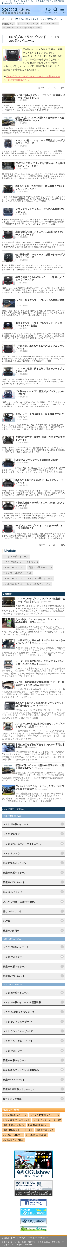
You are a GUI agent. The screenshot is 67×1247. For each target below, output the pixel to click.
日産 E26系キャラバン (40, 567)
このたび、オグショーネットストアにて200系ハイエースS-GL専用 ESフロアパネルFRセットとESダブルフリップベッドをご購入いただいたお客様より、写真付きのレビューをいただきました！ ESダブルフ (33, 108)
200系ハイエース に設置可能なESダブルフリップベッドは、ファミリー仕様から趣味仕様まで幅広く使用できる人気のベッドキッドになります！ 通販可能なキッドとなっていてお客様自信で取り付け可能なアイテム (33, 290)
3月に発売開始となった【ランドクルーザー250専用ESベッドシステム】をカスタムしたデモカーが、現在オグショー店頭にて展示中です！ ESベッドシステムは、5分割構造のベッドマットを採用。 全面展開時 (32, 797)
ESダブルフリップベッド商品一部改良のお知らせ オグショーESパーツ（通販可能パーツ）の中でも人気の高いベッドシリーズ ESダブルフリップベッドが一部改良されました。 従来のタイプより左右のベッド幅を (33, 358)
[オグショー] (33, 1223)
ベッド (10, 19)
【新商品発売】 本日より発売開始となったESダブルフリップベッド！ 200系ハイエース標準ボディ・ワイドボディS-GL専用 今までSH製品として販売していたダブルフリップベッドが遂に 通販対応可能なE (33, 516)
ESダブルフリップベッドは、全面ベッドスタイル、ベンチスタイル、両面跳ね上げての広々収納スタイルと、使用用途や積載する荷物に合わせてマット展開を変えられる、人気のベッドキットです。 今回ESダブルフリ (33, 176)
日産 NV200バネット (38, 1125)
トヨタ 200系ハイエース (28, 24)
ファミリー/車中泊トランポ (17, 573)
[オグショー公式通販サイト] (33, 1195)
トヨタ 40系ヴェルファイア (16, 1120)
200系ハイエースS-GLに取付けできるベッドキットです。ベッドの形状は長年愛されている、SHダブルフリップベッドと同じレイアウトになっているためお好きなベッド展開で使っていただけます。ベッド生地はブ (33, 493)
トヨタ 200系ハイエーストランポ (20, 562)
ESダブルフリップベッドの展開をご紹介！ (37, 460)
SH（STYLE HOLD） (36, 1135)
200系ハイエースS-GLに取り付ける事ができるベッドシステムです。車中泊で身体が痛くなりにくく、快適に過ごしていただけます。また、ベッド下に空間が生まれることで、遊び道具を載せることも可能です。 (33, 536)
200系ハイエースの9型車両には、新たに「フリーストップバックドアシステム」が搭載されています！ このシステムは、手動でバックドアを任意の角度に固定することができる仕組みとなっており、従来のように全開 (33, 714)
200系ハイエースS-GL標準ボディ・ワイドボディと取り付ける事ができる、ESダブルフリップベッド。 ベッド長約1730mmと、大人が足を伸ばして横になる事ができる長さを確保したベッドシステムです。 (33, 381)
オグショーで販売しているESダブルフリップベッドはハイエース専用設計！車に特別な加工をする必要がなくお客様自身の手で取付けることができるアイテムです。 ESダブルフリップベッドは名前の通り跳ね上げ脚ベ (33, 153)
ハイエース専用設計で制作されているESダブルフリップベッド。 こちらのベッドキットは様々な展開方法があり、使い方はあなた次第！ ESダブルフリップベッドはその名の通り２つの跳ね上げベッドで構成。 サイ (33, 199)
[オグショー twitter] (33, 1214)
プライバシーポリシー (38, 1238)
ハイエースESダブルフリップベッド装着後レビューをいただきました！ (40, 96)
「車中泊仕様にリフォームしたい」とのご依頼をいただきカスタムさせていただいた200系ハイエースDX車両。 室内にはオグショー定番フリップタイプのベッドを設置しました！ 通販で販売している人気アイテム (33, 735)
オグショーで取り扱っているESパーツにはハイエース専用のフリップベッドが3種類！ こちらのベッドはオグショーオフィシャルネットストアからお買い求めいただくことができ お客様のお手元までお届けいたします (33, 244)
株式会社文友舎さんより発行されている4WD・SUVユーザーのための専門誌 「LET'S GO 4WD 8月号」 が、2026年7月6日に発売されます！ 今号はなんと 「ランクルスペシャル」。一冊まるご (33, 631)
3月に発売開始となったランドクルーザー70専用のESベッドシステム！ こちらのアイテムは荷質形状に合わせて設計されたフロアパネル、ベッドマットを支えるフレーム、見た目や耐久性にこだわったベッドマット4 (33, 756)
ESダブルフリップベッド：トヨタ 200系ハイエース (38, 19)
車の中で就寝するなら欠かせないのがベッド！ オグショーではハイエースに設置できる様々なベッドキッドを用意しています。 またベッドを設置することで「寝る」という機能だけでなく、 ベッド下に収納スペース (33, 267)
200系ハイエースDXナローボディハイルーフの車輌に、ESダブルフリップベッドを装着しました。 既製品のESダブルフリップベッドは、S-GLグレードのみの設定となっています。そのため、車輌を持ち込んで (33, 404)
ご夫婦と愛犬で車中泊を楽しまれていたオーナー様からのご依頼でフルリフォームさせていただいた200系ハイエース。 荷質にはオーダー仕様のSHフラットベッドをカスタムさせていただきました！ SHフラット (33, 693)
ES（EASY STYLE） (49, 24)
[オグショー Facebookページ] (33, 1205)
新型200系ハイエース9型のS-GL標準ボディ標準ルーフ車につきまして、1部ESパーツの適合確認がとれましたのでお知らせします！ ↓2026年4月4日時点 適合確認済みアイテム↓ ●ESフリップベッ (33, 130)
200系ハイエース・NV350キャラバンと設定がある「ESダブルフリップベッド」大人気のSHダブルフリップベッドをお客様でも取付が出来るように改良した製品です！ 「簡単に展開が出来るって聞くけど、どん (33, 450)
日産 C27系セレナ (45, 1130)
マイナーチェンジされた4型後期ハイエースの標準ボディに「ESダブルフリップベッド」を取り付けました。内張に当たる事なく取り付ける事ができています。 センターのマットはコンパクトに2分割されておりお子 (33, 427)
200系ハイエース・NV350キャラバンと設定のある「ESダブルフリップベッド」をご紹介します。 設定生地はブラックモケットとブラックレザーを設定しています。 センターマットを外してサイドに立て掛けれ (33, 470)
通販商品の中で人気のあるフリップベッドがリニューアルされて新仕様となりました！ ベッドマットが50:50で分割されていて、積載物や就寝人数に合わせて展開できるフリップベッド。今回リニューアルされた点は (33, 222)
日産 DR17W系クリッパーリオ (18, 1130)
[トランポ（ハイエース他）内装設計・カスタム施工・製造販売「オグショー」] (19, 10)
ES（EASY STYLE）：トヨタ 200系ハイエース (21, 28)
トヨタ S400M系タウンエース (44, 1115)
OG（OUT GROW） (13, 1135)
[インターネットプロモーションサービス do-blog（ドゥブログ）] (33, 1230)
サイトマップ (19, 1238)
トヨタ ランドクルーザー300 (47, 1120)
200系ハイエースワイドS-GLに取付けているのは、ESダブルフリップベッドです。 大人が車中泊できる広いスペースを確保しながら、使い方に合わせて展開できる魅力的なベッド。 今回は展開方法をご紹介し (33, 313)
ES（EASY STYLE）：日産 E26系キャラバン (27, 584)
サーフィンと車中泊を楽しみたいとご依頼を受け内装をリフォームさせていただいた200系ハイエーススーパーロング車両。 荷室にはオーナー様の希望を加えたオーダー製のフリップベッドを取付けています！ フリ (33, 672)
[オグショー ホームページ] (33, 1177)
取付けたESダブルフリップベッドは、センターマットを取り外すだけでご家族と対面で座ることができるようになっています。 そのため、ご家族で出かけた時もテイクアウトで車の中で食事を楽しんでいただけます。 (33, 336)
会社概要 (6, 1238)
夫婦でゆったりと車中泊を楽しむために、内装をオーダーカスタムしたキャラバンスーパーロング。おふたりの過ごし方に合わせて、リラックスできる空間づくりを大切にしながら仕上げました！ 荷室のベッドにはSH (33, 651)
